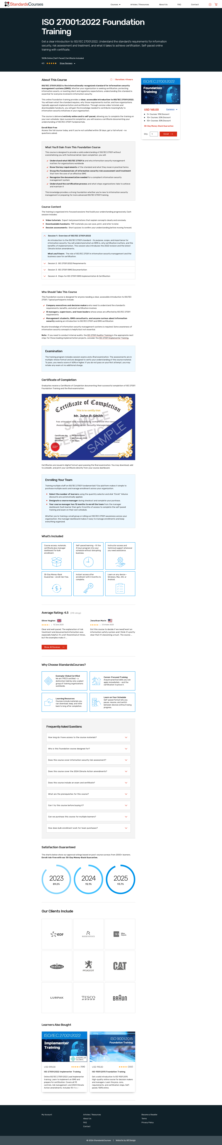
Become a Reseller (149, 1115)
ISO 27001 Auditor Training (99, 335)
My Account (47, 1115)
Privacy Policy (148, 1122)
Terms (144, 1118)
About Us (163, 4)
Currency (170, 109)
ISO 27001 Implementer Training (113, 338)
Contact (195, 4)
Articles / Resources (139, 4)
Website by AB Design (126, 1140)
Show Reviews (66, 63)
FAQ (179, 4)
